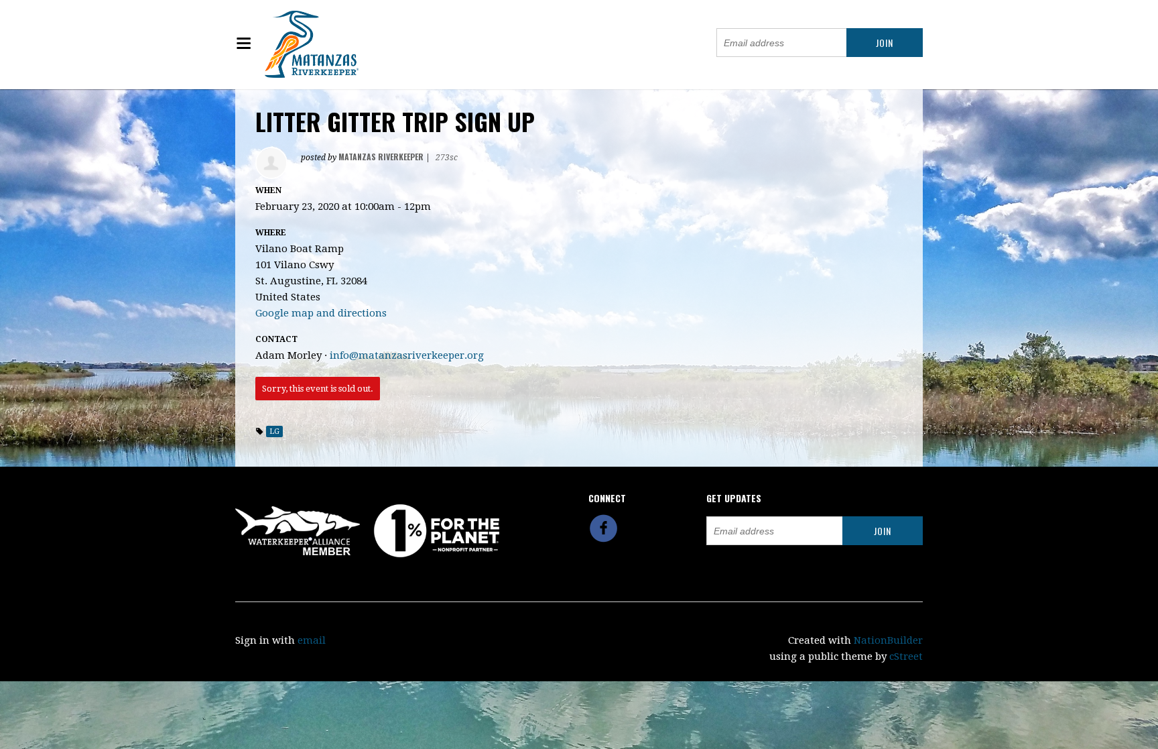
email (312, 640)
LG (274, 431)
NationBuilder (888, 640)
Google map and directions (321, 313)
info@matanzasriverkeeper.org (407, 355)
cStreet (906, 656)
